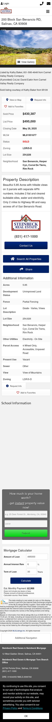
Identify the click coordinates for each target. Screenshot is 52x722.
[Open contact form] (48, 3)
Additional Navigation (26, 637)
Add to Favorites (15, 106)
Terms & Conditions (33, 708)
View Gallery (28, 62)
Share (28, 269)
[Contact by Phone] (41, 3)
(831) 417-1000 (26, 236)
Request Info (40, 99)
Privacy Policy (10, 708)
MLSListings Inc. (19, 630)
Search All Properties (28, 259)
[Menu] (47, 11)
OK (26, 716)
